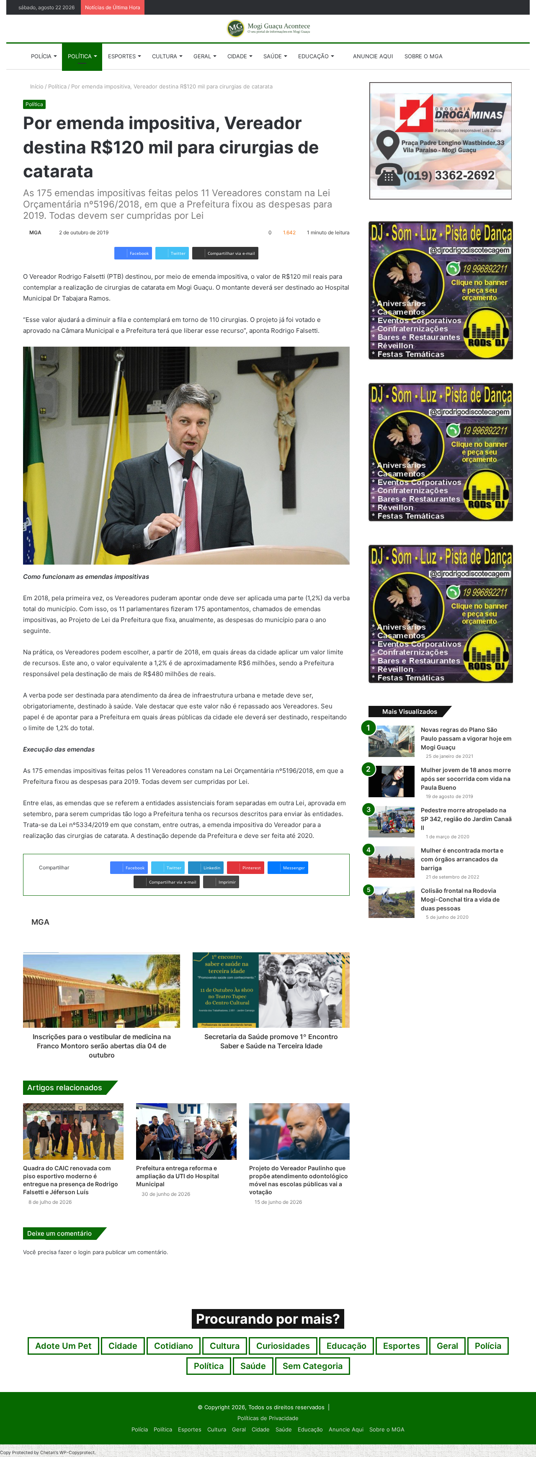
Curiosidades (283, 1346)
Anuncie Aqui (372, 56)
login (84, 1252)
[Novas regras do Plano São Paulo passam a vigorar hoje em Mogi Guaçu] (391, 741)
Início (36, 86)
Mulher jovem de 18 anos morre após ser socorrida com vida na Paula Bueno (466, 778)
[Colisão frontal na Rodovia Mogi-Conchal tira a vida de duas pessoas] (391, 902)
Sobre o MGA (424, 56)
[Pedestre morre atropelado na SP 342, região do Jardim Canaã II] (391, 821)
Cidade (237, 56)
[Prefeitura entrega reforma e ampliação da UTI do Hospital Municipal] (186, 1131)
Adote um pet (63, 1346)
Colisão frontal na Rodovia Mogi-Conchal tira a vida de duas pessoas (460, 899)
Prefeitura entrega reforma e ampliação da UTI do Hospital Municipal (177, 1175)
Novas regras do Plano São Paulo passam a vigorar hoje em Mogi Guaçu (466, 738)
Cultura (164, 56)
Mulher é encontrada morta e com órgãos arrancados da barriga (462, 859)
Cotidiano (173, 1346)
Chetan (47, 1452)
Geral (202, 56)
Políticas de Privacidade (268, 1418)
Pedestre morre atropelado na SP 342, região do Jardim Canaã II (466, 818)
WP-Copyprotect (77, 1452)
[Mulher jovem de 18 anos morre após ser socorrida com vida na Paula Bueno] (391, 781)
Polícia (41, 56)
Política (80, 56)
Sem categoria (313, 1366)
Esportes (122, 56)
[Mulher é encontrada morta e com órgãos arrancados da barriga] (391, 862)
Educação (313, 56)
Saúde (272, 56)
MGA (35, 232)
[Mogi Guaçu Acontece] (268, 28)
